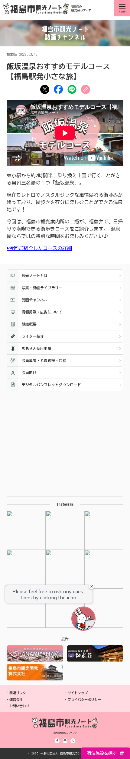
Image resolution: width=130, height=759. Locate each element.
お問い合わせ (19, 705)
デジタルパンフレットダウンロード (51, 384)
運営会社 (16, 699)
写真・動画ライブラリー (42, 287)
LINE (71, 89)
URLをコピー (85, 89)
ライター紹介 (33, 336)
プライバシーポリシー (84, 699)
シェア (58, 89)
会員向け (29, 372)
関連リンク (17, 692)
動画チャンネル (35, 300)
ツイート (44, 89)
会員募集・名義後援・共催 (44, 360)
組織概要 (29, 324)
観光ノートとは (35, 275)
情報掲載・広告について (42, 312)
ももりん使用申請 (36, 348)
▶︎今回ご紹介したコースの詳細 (39, 248)
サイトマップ (78, 692)
